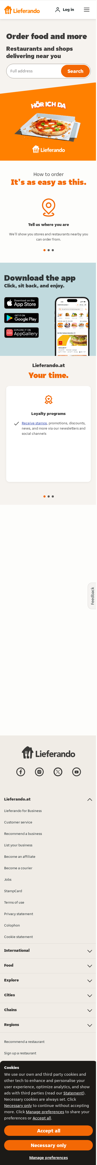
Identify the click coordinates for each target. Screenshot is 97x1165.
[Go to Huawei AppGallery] (21, 332)
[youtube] (76, 775)
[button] (22, 9)
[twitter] (58, 775)
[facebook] (21, 775)
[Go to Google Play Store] (21, 318)
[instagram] (39, 775)
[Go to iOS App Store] (21, 303)
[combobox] (33, 71)
